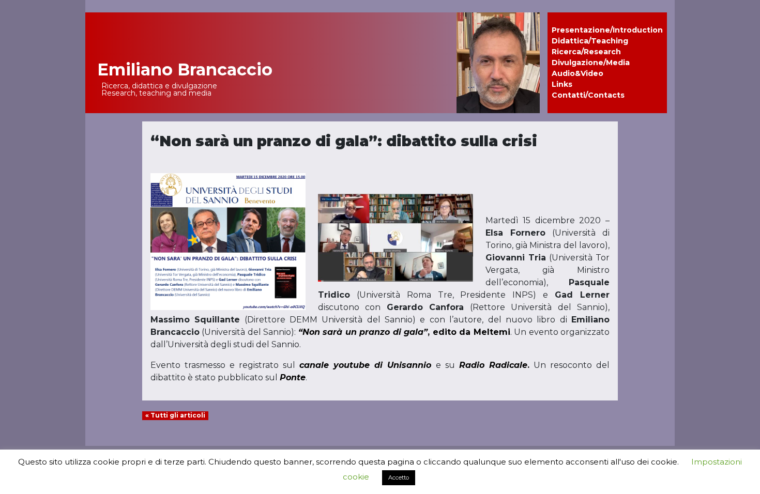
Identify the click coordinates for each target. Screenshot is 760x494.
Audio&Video (577, 73)
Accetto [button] (398, 477)
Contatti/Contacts (588, 95)
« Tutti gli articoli (175, 415)
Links (562, 84)
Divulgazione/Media (591, 62)
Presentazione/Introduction (607, 30)
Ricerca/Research (586, 51)
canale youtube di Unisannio (365, 365)
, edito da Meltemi (404, 332)
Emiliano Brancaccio (184, 69)
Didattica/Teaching (590, 40)
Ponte (293, 377)
